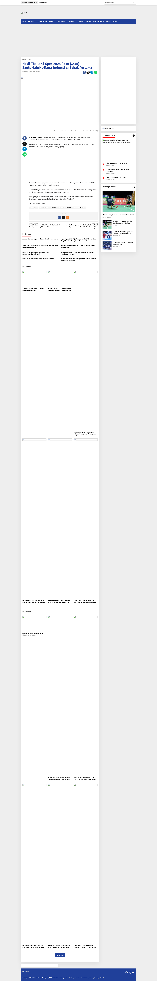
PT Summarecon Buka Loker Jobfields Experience (117, 170)
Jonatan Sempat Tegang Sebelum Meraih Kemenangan (40, 239)
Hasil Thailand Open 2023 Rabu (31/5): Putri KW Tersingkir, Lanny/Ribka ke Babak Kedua (44, 225)
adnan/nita (33, 208)
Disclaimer (84, 978)
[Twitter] (63, 217)
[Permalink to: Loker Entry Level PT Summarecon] (119, 150)
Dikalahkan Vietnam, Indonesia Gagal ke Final (123, 243)
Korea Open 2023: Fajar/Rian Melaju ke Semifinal (38, 259)
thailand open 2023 (64, 208)
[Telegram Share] (91, 72)
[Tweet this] (88, 72)
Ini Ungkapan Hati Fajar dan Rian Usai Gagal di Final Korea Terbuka (78, 246)
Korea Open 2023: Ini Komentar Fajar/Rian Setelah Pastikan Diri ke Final (77, 253)
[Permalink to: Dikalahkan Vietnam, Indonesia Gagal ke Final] (107, 246)
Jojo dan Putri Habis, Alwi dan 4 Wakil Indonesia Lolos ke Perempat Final (123, 222)
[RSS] (67, 217)
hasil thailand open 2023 (48, 208)
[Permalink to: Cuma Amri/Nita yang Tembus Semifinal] (119, 201)
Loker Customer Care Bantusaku (116, 177)
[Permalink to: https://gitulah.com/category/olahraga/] (133, 187)
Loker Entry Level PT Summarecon (116, 163)
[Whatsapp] (95, 72)
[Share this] (84, 72)
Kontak (102, 978)
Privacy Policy (94, 978)
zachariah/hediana (79, 208)
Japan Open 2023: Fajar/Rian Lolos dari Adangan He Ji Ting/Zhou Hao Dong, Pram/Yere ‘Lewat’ (78, 240)
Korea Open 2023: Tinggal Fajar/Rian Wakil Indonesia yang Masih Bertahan (78, 260)
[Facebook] (59, 217)
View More (60, 955)
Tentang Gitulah (74, 978)
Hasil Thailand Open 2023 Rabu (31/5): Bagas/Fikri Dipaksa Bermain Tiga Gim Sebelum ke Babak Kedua (81, 226)
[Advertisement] (97, 12)
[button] (134, 2)
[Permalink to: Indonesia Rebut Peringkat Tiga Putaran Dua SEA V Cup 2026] (107, 235)
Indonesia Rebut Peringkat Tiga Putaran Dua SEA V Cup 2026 (123, 233)
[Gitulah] (24, 13)
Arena (24, 73)
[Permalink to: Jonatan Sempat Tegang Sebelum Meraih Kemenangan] (34, 279)
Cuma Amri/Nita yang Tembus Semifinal (118, 215)
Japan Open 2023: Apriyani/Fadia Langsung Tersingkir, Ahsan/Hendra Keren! (40, 246)
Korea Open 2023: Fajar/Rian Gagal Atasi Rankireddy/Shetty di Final (35, 253)
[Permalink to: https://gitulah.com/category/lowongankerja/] (133, 135)
